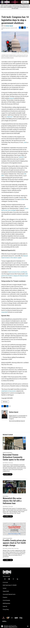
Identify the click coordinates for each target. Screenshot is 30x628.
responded (4, 312)
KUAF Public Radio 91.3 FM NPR (9, 585)
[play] (2, 626)
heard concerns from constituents (17, 272)
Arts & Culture (5, 496)
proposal (11, 98)
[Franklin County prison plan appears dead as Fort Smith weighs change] (14, 528)
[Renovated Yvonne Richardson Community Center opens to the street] (14, 443)
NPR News (5, 401)
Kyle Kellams (5, 462)
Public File (5, 606)
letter (23, 199)
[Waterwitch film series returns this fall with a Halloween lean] (14, 486)
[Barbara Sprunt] (4, 414)
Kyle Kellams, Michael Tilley (8, 548)
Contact (4, 588)
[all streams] (28, 626)
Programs (5, 597)
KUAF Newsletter (6, 603)
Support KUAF (6, 591)
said (25, 142)
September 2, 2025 (6, 359)
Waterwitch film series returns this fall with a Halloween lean (12, 500)
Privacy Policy (6, 609)
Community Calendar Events (9, 594)
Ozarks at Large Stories (7, 452)
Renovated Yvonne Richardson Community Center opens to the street (14, 457)
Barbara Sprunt (9, 26)
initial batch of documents (8, 391)
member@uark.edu (24, 7)
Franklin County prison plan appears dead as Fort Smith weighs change (14, 543)
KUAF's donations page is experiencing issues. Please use (14, 5)
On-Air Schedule (6, 600)
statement (9, 117)
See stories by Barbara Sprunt (17, 421)
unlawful (21, 157)
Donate (25, 2)
